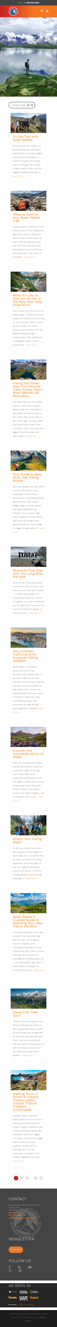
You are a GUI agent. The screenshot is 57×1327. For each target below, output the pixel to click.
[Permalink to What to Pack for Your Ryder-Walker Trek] (28, 201)
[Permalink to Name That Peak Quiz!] (28, 999)
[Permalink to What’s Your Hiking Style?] (28, 825)
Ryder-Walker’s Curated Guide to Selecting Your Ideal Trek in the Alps (28, 921)
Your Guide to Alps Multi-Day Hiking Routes (27, 477)
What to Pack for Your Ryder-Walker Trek (26, 218)
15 (35, 1178)
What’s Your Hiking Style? (27, 840)
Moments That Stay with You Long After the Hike (28, 574)
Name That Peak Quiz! (25, 1013)
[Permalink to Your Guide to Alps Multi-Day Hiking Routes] (28, 461)
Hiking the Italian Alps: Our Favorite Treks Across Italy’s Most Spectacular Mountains (27, 389)
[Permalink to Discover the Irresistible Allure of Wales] (28, 737)
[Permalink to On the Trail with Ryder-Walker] (28, 123)
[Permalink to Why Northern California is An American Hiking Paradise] (28, 638)
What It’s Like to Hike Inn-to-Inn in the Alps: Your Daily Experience (27, 300)
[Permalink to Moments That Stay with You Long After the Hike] (28, 557)
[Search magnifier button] (32, 105)
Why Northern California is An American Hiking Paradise (25, 656)
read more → (19, 176)
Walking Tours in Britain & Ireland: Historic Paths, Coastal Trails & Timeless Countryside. (26, 1102)
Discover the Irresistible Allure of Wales (28, 754)
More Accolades (26, 1305)
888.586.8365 (33, 3)
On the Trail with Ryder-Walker (26, 138)
